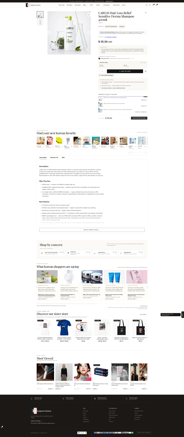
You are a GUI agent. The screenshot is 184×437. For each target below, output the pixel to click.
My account (137, 419)
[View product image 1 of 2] (40, 14)
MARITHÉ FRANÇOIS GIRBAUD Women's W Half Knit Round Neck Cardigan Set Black (62, 385)
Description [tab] (43, 157)
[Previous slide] (36, 287)
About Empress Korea (139, 410)
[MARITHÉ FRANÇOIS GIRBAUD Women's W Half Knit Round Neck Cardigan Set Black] (64, 372)
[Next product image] (89, 33)
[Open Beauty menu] (87, 5)
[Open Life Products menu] (110, 5)
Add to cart (126, 71)
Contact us (111, 421)
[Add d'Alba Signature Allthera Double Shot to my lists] (47, 378)
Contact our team (35, 420)
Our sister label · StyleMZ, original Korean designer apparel (42, 423)
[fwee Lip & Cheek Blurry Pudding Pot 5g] (82, 372)
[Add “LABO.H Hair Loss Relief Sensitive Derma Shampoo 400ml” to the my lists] (145, 71)
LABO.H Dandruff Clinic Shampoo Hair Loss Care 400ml (114, 103)
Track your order (112, 410)
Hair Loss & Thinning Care (111, 26)
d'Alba (38, 382)
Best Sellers (69, 5)
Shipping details (109, 1)
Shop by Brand (116, 5)
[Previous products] (38, 374)
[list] (92, 143)
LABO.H (100, 22)
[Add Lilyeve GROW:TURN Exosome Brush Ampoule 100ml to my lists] (121, 378)
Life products (85, 419)
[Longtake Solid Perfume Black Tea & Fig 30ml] (138, 372)
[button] (43, 378)
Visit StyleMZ (143, 314)
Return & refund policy (113, 415)
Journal (123, 5)
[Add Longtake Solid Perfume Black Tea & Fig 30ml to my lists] (140, 378)
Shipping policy (112, 417)
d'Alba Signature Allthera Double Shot (45, 383)
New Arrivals (61, 5)
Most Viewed (78, 5)
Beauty (84, 5)
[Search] (146, 5)
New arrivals (85, 410)
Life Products (106, 5)
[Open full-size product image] (89, 14)
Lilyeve (113, 382)
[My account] (150, 5)
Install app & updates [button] (144, 432)
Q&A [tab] (63, 157)
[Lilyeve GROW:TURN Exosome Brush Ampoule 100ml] (120, 372)
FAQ (110, 419)
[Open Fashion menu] (101, 5)
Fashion (98, 5)
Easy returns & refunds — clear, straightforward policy (113, 87)
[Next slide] (147, 287)
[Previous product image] (49, 33)
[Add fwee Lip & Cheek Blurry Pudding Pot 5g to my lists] (84, 378)
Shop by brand (86, 421)
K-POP (91, 5)
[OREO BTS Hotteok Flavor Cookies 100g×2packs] (101, 372)
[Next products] (145, 374)
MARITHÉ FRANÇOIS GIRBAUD (61, 382)
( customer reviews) (111, 37)
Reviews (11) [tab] (54, 157)
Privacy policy (137, 417)
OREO (94, 382)
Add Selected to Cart (139, 118)
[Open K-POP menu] (93, 5)
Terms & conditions (138, 415)
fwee (75, 382)
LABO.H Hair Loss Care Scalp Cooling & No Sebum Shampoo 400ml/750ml (117, 109)
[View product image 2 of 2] (40, 22)
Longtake (132, 382)
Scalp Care (122, 26)
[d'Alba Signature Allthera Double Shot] (45, 372)
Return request (112, 413)
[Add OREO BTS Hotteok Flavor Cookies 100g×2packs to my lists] (103, 378)
